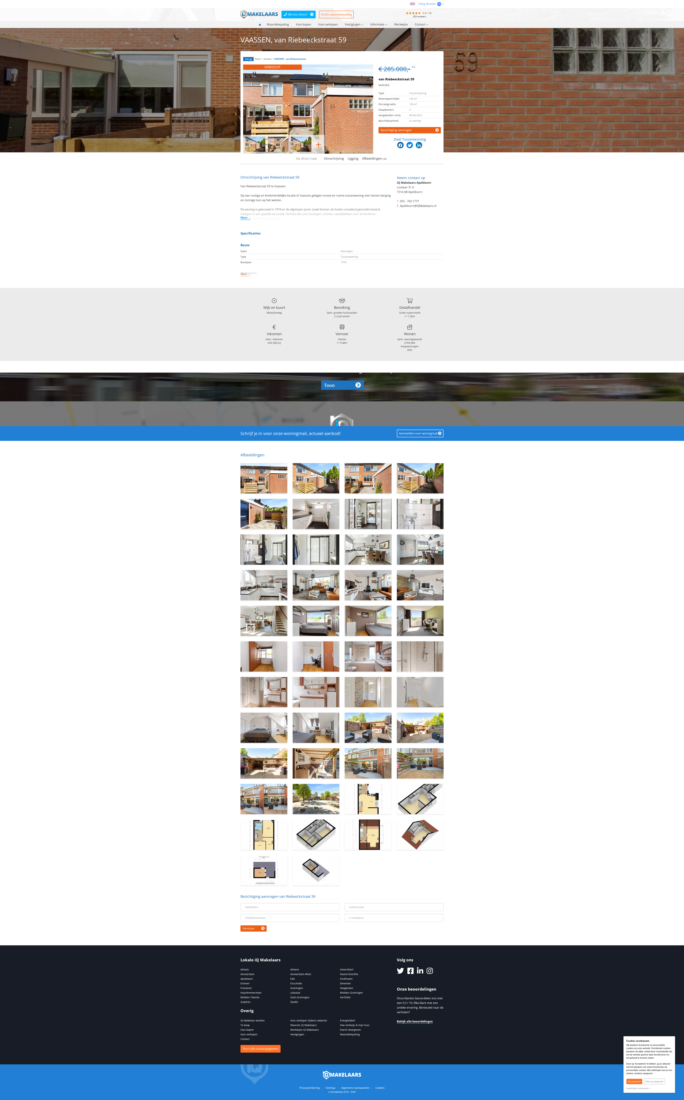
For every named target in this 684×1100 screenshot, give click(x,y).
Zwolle (294, 1002)
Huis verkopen (328, 24)
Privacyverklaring (309, 1087)
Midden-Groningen (351, 992)
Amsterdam (247, 974)
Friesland (246, 988)
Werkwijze (401, 24)
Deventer (345, 983)
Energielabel (347, 1020)
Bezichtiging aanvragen (396, 130)
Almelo (244, 969)
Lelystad (295, 992)
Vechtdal (345, 997)
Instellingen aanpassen (638, 1088)
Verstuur (249, 928)
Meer (244, 218)
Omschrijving (334, 158)
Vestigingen (353, 24)
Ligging (353, 158)
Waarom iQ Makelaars (303, 1025)
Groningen (296, 988)
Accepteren (634, 1081)
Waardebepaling (278, 24)
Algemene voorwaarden (355, 1087)
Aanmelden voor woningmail (418, 433)
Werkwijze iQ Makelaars (304, 1029)
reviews (419, 16)
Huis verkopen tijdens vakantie (308, 1020)
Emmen (245, 983)
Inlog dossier (428, 4)
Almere (294, 969)
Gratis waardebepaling (336, 14)
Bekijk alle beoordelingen (415, 1021)
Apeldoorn (246, 978)
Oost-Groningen (299, 997)
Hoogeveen (346, 988)
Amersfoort (346, 969)
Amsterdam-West (300, 974)
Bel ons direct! (297, 14)
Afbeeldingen (374, 158)
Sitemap (330, 1087)
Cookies (380, 1087)
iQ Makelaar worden (252, 1020)
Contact (420, 24)
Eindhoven (346, 978)
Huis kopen (303, 24)
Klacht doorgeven (350, 1029)
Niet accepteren (654, 1081)
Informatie (377, 24)
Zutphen (245, 1002)
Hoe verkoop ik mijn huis (354, 1025)
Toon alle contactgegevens (260, 1049)
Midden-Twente (249, 997)
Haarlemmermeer (251, 992)
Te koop (245, 1025)
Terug (248, 59)
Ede (292, 978)
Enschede (296, 983)
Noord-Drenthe (349, 974)
